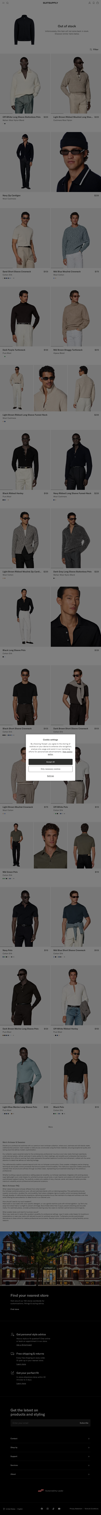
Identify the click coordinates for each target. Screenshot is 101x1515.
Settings (50, 776)
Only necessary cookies (50, 769)
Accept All (50, 762)
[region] (50, 757)
